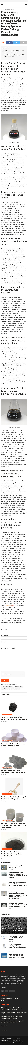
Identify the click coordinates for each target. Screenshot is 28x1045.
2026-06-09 (4, 801)
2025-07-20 (11, 908)
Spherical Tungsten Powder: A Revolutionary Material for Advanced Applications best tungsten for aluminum (13, 928)
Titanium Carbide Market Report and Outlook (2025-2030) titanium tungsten (17, 938)
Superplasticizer (15, 688)
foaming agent (18, 686)
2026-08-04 (4, 721)
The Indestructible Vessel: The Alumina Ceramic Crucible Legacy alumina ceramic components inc (13, 825)
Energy (16, 998)
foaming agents (6, 688)
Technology (9, 1038)
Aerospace (17, 1038)
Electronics (4, 1001)
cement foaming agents (8, 686)
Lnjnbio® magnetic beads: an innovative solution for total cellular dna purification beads (16, 956)
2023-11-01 (11, 879)
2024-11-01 (11, 888)
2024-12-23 (5, 932)
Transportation (4, 1040)
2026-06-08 (4, 829)
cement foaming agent (10, 684)
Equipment (3, 1042)
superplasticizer (9, 605)
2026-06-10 (4, 774)
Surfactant (3, 1030)
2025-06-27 (3, 38)
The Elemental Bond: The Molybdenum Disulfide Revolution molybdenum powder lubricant (12, 854)
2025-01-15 (11, 959)
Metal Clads (4, 1026)
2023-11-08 (11, 869)
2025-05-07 (11, 900)
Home (2, 9)
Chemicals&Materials (9, 9)
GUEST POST (20, 1042)
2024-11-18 (11, 941)
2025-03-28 (11, 951)
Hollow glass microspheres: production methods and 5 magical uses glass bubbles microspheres (18, 905)
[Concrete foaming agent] (14, 127)
